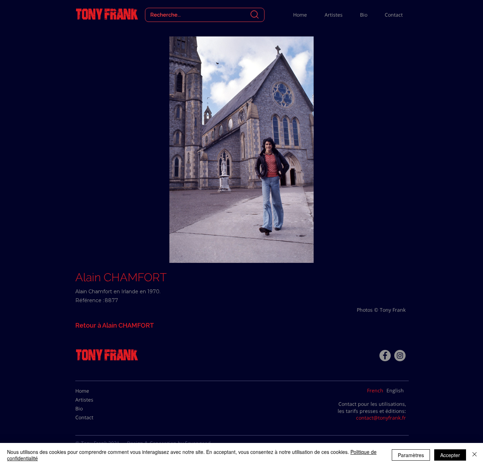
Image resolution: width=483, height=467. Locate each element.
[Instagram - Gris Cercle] (400, 355)
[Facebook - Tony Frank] (385, 355)
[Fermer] (474, 455)
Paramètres (411, 455)
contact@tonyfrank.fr (381, 417)
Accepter (450, 455)
